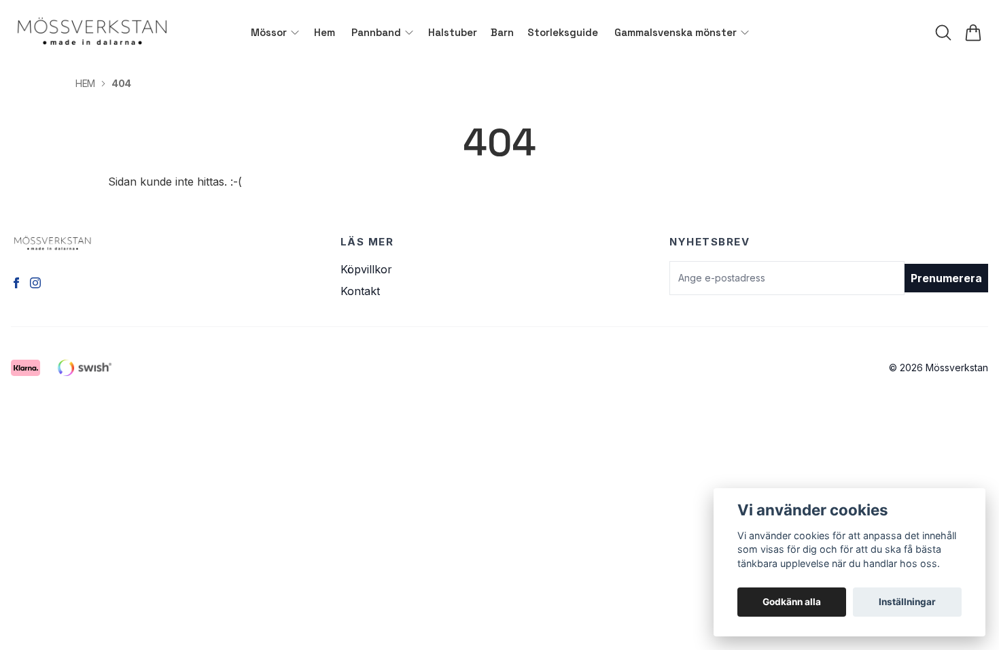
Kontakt (360, 291)
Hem (85, 83)
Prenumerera (946, 278)
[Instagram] (35, 282)
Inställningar (907, 601)
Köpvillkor (366, 269)
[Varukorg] (973, 32)
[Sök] (943, 32)
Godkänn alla (792, 601)
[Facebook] (16, 282)
